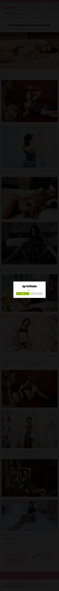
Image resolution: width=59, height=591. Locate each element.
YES (22, 293)
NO (36, 293)
